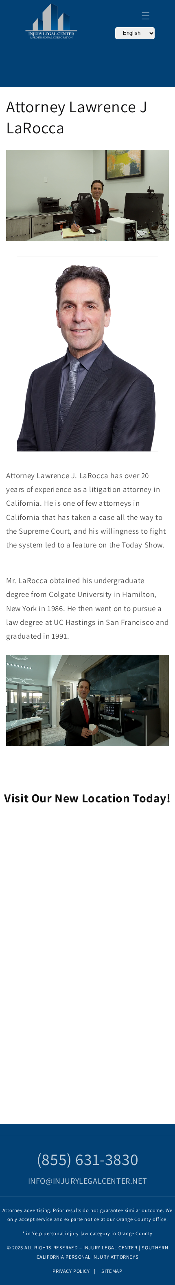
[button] (146, 16)
